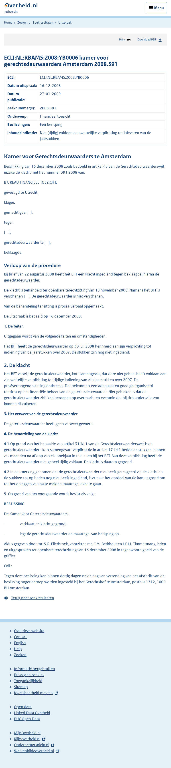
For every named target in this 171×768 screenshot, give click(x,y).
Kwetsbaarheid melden (33, 692)
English (20, 642)
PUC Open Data (27, 718)
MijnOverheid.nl (27, 732)
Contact (20, 636)
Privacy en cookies (29, 674)
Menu (159, 7)
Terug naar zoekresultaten (32, 597)
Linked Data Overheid (32, 712)
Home (8, 22)
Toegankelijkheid (28, 680)
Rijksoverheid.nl (27, 738)
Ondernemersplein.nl (31, 744)
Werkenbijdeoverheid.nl (34, 750)
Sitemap (21, 686)
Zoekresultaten (43, 22)
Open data (23, 706)
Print (122, 39)
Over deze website (29, 630)
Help (18, 648)
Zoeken (22, 22)
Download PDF (147, 39)
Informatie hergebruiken (34, 668)
